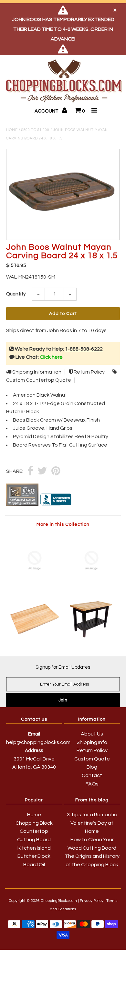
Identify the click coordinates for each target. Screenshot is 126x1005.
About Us (92, 733)
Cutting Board (34, 839)
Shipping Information (36, 372)
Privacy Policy (91, 901)
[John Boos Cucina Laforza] (91, 586)
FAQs (92, 783)
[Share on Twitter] (42, 471)
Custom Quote (92, 758)
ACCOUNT (47, 111)
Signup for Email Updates (63, 667)
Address (34, 750)
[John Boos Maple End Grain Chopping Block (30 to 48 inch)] (34, 586)
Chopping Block (34, 823)
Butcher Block (33, 856)
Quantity (16, 294)
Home (12, 130)
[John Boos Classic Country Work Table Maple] (91, 638)
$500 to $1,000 (35, 130)
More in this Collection (63, 524)
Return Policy (89, 372)
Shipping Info (92, 742)
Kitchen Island (34, 848)
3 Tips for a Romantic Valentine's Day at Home (92, 823)
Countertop (34, 831)
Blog (92, 767)
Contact (92, 775)
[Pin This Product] (55, 471)
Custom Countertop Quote (38, 380)
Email (34, 734)
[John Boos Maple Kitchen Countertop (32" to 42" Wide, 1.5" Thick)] (34, 638)
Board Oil (34, 864)
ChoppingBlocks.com (59, 901)
